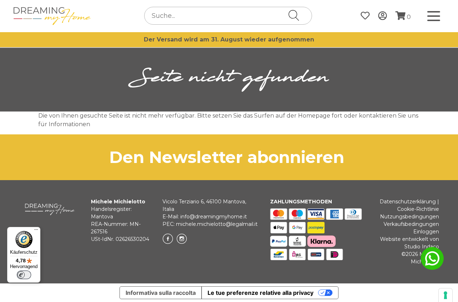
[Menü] (36, 231)
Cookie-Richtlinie (418, 209)
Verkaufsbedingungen (411, 224)
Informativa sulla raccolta (161, 292)
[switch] (24, 275)
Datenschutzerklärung (408, 201)
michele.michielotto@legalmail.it (217, 224)
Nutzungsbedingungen (409, 216)
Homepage (314, 115)
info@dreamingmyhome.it (213, 216)
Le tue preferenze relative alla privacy (260, 292)
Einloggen (426, 231)
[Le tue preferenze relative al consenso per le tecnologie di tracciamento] (445, 295)
